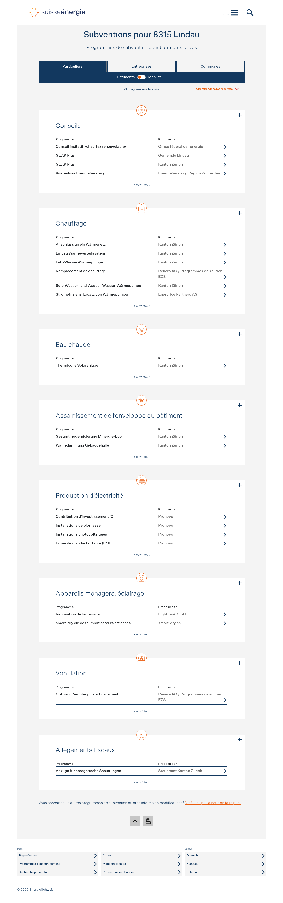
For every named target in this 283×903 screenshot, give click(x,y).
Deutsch (192, 855)
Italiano (192, 872)
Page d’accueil (28, 855)
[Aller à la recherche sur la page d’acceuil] (250, 12)
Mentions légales (114, 863)
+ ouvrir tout (142, 184)
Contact (108, 855)
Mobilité (155, 77)
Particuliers (72, 66)
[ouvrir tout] (240, 115)
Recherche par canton (33, 872)
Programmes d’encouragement (39, 863)
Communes (210, 66)
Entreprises (141, 66)
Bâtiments (126, 77)
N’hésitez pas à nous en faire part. (213, 803)
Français (192, 863)
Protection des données (118, 872)
